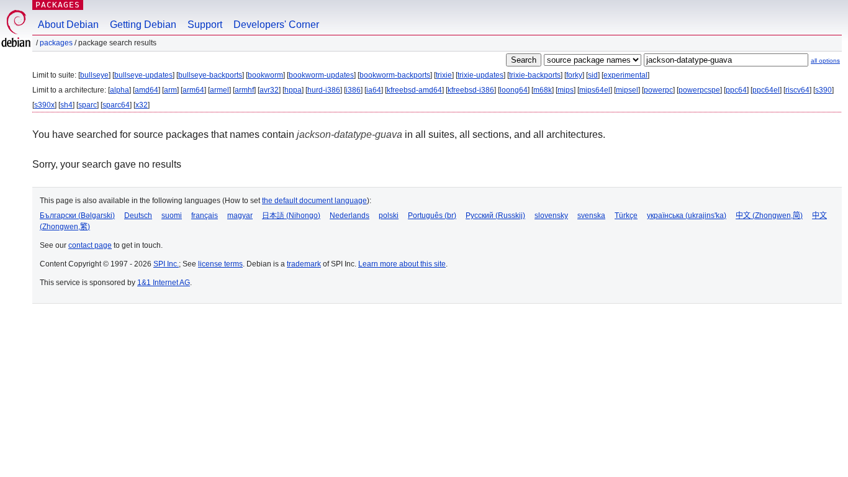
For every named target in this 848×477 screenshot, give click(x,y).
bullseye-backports (210, 75)
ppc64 (736, 90)
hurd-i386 (323, 90)
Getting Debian (143, 24)
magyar (240, 215)
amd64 (146, 90)
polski (389, 215)
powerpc (658, 90)
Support (204, 24)
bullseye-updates (143, 75)
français (204, 215)
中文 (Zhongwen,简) (769, 215)
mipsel (627, 90)
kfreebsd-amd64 (414, 90)
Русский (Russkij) (495, 215)
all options (825, 60)
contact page (90, 245)
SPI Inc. (166, 264)
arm (170, 90)
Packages (57, 4)
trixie (444, 75)
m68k (542, 90)
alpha (119, 90)
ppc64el (766, 90)
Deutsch (138, 215)
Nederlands (349, 215)
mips (565, 90)
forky (574, 75)
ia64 (373, 90)
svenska (591, 215)
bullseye (94, 75)
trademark (304, 264)
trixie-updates (480, 75)
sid (593, 75)
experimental (625, 75)
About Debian (68, 24)
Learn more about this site (402, 264)
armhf (244, 90)
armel (219, 90)
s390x (44, 105)
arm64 (193, 90)
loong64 (514, 90)
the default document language (314, 200)
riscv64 (797, 90)
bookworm (265, 75)
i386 (353, 90)
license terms (220, 264)
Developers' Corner (276, 24)
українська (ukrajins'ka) (686, 215)
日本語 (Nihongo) (291, 215)
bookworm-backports (394, 75)
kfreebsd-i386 (471, 90)
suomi (171, 215)
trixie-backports (535, 75)
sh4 (66, 105)
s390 (823, 90)
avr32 (269, 90)
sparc (87, 105)
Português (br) (432, 215)
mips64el (594, 90)
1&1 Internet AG (163, 282)
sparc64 (116, 105)
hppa (293, 90)
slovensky (551, 215)
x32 (141, 105)
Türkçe (626, 215)
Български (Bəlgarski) (77, 215)
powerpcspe (699, 90)
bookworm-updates (321, 75)
